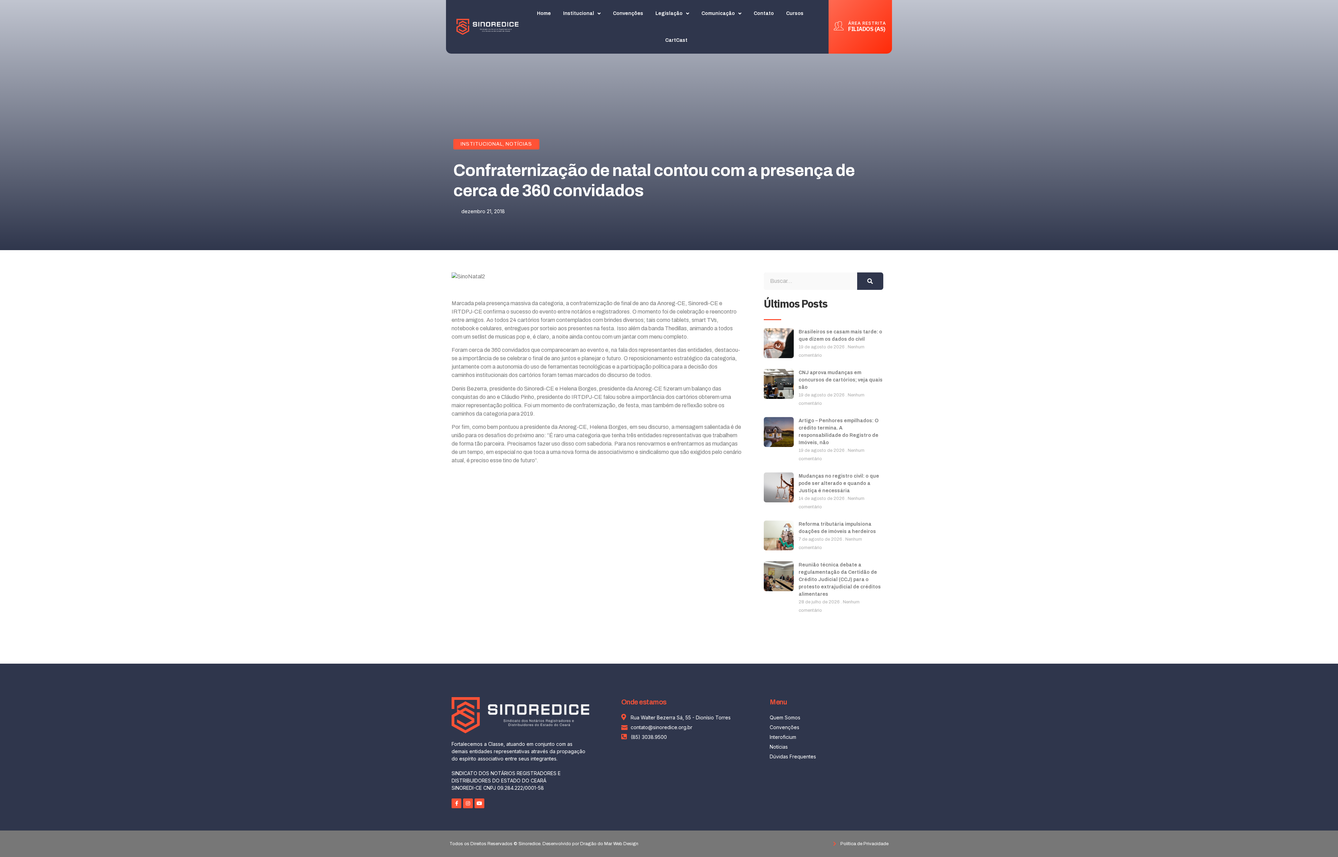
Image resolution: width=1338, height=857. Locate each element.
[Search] (870, 281)
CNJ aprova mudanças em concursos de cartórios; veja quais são (841, 380)
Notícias (519, 144)
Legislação (669, 13)
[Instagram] (468, 803)
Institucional (578, 13)
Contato (764, 13)
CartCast (676, 40)
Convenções (628, 13)
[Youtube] (479, 803)
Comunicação (718, 13)
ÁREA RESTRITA (867, 23)
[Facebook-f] (456, 803)
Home (544, 13)
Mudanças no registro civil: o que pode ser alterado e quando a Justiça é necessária (839, 483)
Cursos (794, 13)
